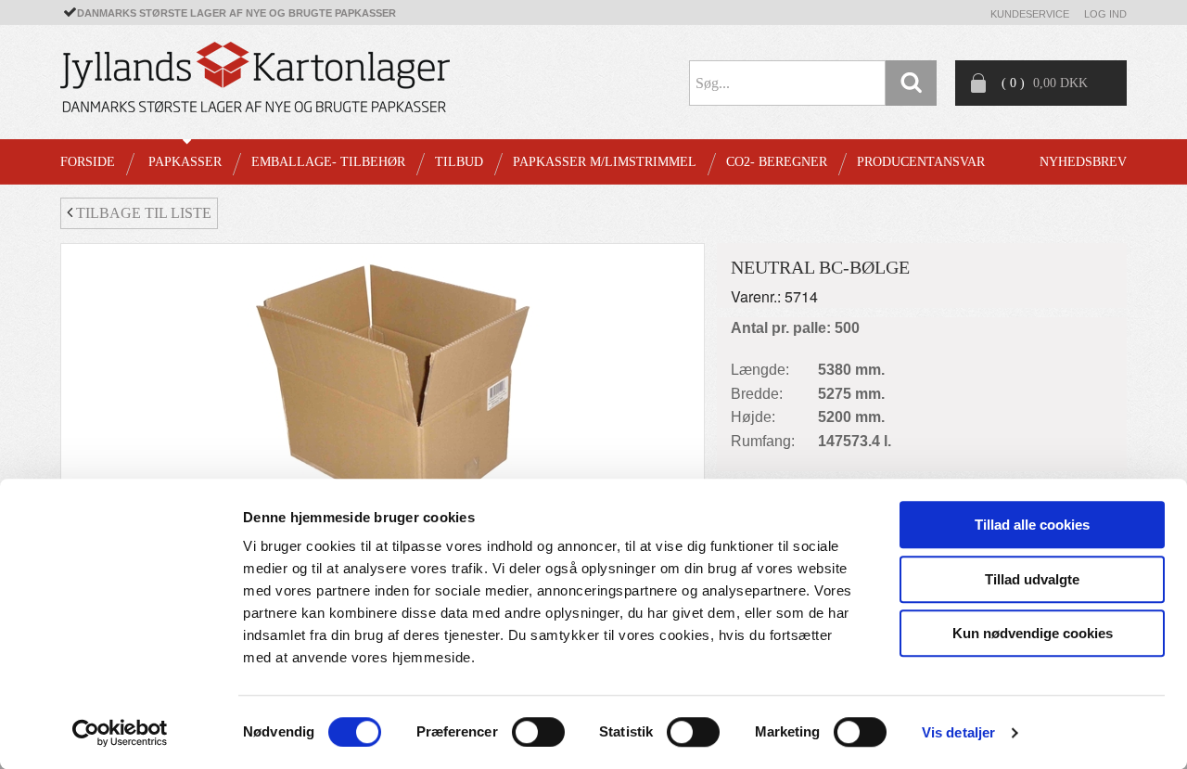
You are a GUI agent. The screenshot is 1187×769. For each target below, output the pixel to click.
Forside (87, 162)
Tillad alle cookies (1032, 524)
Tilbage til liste (141, 213)
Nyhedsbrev (1083, 162)
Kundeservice (1029, 13)
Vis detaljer (958, 732)
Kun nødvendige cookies (1032, 633)
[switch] (538, 732)
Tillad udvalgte (1032, 579)
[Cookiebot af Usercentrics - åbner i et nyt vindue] (120, 733)
